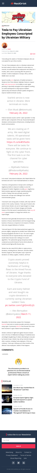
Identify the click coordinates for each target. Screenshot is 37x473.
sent (12, 80)
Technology (5, 25)
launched (4, 324)
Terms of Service (25, 455)
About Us (19, 452)
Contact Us (27, 452)
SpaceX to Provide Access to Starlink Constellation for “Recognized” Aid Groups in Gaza (24, 411)
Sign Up (18, 446)
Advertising (9, 452)
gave (26, 189)
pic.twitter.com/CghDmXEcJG (19, 305)
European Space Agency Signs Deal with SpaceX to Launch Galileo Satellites (23, 400)
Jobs (25, 458)
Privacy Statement (12, 455)
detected (18, 326)
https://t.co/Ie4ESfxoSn (18, 142)
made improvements (10, 84)
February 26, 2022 (18, 112)
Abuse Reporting (15, 458)
